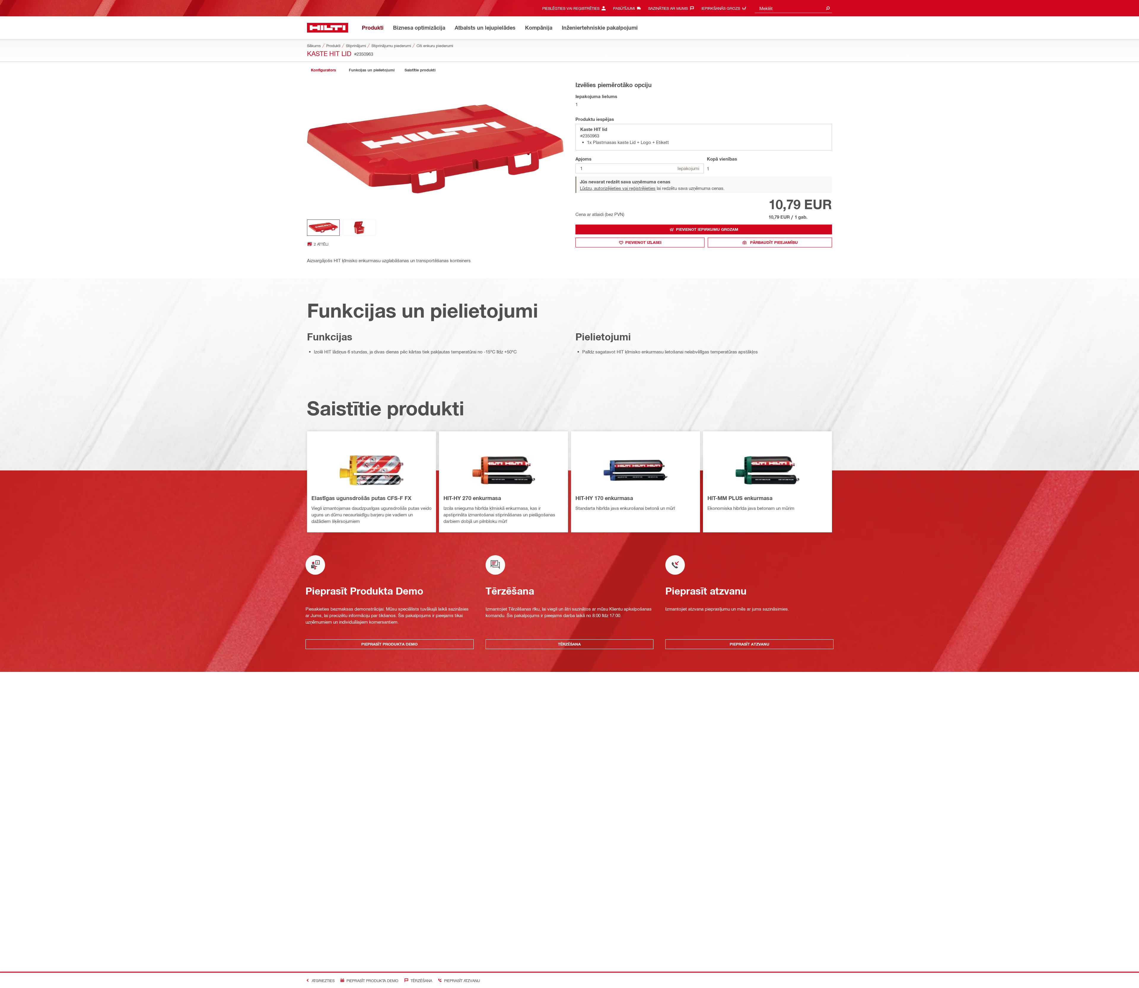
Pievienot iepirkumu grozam (707, 229)
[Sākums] (327, 28)
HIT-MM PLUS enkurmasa (739, 498)
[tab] (323, 70)
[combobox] (793, 8)
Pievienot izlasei (643, 242)
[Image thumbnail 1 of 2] (323, 228)
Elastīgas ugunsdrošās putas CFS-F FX (361, 498)
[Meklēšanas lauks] (828, 8)
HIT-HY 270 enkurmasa (472, 498)
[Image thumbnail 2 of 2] (359, 228)
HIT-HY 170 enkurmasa (604, 498)
